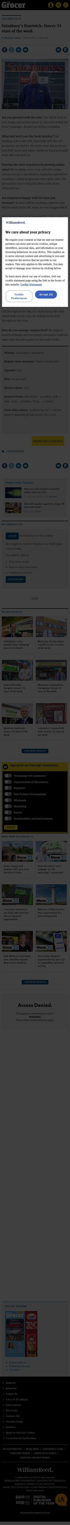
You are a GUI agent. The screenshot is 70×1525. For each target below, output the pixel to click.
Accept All (46, 294)
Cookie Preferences (19, 296)
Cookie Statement (31, 284)
